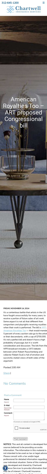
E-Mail (7, 405)
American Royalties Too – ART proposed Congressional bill (23, 112)
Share (6, 373)
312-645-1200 (10, 3)
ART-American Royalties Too (25, 329)
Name (6, 399)
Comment (8, 413)
